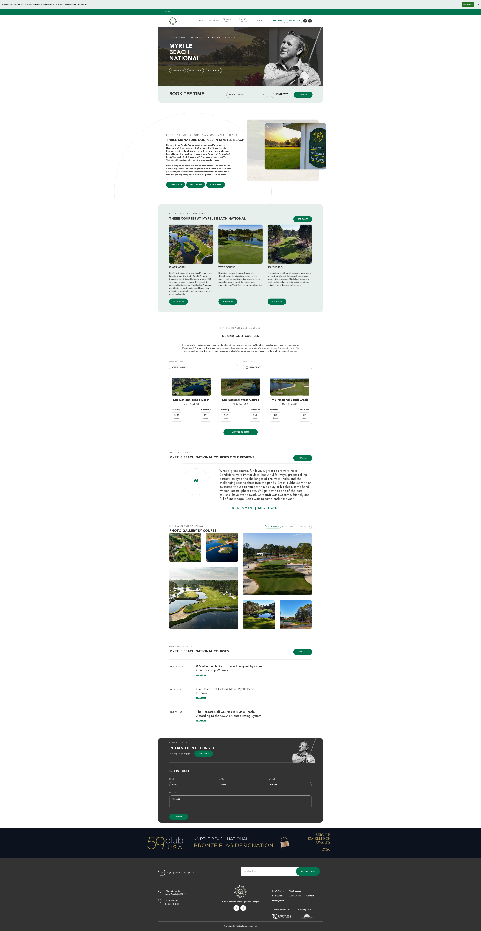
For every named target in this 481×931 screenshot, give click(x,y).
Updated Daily (179, 453)
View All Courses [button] (240, 432)
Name (171, 779)
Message (173, 793)
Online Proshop (243, 20)
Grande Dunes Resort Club (271, 348)
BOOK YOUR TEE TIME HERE (187, 214)
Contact (310, 896)
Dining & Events (227, 20)
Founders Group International (229, 348)
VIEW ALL (303, 458)
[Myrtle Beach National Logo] (240, 891)
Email (221, 779)
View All (303, 652)
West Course (195, 70)
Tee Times (277, 21)
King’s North (177, 70)
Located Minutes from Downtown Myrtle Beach (201, 135)
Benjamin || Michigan (255, 508)
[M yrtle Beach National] (173, 21)
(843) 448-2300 (164, 12)
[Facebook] (305, 21)
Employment (278, 901)
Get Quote (294, 21)
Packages (214, 21)
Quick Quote (178, 743)
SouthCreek (213, 70)
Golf (200, 21)
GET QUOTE (302, 219)
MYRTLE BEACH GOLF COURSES (240, 328)
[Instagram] (310, 21)
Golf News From (181, 647)
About (259, 21)
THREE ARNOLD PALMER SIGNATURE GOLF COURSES (203, 38)
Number (271, 779)
